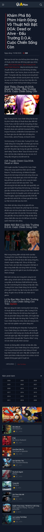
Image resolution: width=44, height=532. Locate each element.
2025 (22, 380)
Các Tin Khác (21, 364)
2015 (35, 392)
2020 (8, 388)
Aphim (13, 304)
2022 (22, 384)
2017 (8, 392)
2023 (8, 384)
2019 (22, 388)
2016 (22, 392)
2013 (22, 396)
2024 (35, 380)
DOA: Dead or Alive (15, 65)
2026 (8, 380)
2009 (35, 400)
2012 (35, 396)
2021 (35, 384)
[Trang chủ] (22, 6)
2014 (8, 396)
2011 (8, 400)
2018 (35, 388)
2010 (22, 400)
